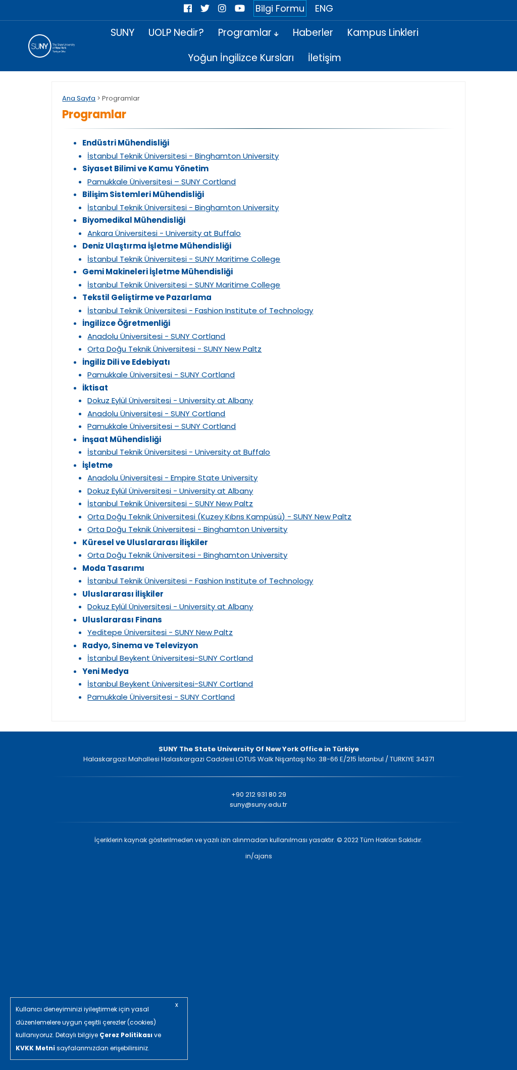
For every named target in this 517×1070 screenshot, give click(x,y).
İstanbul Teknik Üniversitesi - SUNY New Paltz (170, 503)
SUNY (122, 32)
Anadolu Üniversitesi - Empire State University (172, 477)
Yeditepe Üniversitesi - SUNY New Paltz (160, 632)
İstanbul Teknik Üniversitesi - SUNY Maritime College (183, 259)
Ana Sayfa (78, 98)
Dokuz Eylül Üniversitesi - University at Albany (170, 400)
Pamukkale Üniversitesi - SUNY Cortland (161, 374)
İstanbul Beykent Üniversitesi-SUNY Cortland (170, 658)
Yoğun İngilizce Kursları (241, 58)
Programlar (246, 32)
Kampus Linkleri (383, 32)
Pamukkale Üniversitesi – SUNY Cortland (161, 181)
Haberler (313, 32)
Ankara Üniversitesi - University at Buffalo (164, 233)
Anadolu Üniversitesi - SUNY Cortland (156, 336)
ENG (324, 8)
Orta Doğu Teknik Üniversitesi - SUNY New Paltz (174, 349)
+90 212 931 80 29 (258, 794)
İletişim (324, 58)
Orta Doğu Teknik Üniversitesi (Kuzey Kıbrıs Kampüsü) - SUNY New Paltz (219, 516)
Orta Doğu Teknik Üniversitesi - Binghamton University (187, 529)
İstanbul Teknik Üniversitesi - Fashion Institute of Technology (200, 310)
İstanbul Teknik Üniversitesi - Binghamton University (183, 156)
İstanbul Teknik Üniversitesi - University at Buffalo (178, 452)
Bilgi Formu (279, 8)
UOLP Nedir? (176, 32)
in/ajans (258, 856)
